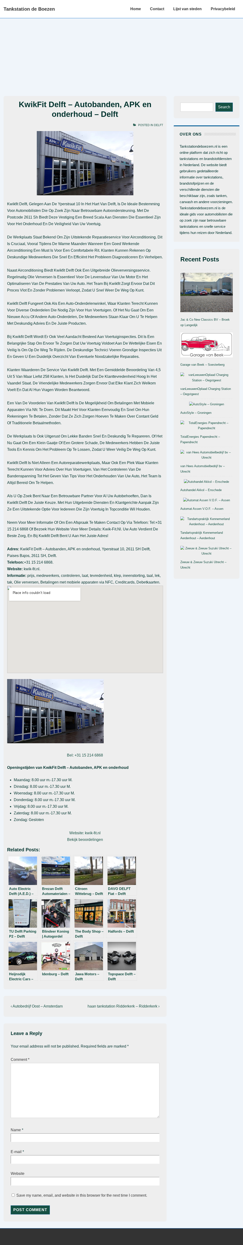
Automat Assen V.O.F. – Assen (201, 509)
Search (224, 107)
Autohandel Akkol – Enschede (201, 490)
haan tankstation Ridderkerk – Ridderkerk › (123, 1006)
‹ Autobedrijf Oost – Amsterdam (37, 1006)
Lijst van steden (187, 9)
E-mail (16, 1152)
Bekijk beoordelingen (85, 840)
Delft (158, 125)
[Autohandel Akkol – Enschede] (206, 482)
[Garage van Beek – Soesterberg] (206, 346)
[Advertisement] (121, 54)
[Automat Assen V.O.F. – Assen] (206, 500)
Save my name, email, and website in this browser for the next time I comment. (81, 1195)
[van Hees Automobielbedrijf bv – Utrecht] (206, 455)
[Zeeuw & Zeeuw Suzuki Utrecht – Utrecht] (206, 551)
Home (135, 9)
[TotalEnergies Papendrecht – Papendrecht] (206, 425)
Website (17, 1174)
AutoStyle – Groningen (195, 413)
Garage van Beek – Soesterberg (202, 364)
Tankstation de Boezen (29, 9)
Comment (20, 1060)
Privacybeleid (223, 9)
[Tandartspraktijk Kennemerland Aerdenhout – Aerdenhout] (206, 521)
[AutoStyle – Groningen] (206, 404)
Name (16, 1130)
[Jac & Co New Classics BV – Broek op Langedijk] (206, 293)
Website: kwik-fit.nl (85, 833)
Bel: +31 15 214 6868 (85, 755)
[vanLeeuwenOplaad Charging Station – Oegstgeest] (206, 377)
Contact (157, 9)
